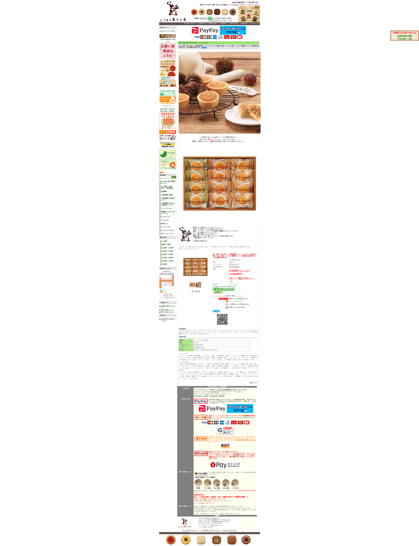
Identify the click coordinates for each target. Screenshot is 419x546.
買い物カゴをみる (190, 23)
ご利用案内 (223, 23)
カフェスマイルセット (168, 230)
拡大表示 (197, 291)
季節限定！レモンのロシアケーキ (168, 212)
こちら (207, 394)
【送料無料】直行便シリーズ (168, 199)
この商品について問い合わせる (239, 304)
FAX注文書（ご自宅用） (167, 109)
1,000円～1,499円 (167, 248)
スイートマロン (166, 227)
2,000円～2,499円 (167, 254)
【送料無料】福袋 (166, 195)
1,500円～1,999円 (167, 251)
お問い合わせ (233, 23)
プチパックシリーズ (167, 233)
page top (254, 382)
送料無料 (164, 191)
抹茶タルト (164, 223)
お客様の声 (244, 23)
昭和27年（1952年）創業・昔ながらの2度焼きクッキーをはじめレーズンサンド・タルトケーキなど (229, 4)
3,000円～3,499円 (167, 261)
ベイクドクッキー (166, 208)
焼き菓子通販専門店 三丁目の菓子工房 (245, 2)
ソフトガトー (165, 220)
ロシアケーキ (165, 217)
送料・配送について (167, 312)
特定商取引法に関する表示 (210, 530)
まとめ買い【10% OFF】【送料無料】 (167, 187)
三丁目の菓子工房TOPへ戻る (188, 42)
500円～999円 (166, 244)
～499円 (164, 241)
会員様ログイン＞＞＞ (168, 79)
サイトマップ (254, 23)
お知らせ (163, 315)
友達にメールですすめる (237, 307)
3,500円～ (165, 264)
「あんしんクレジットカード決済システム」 (240, 417)
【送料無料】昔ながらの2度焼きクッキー (168, 204)
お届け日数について (167, 310)
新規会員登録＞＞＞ (167, 77)
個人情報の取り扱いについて (192, 530)
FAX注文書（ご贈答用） (167, 111)
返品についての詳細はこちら (238, 298)
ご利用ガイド (164, 302)
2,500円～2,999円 (167, 257)
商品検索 (163, 175)
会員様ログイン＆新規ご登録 (207, 23)
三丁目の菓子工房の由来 (228, 530)
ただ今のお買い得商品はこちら (168, 182)
